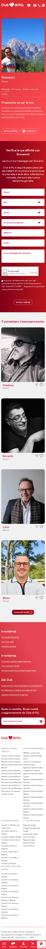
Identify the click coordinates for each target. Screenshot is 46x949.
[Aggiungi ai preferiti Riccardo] (41, 456)
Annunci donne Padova (11, 762)
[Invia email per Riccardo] (36, 455)
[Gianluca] (23, 354)
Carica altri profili (21, 612)
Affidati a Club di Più (31, 753)
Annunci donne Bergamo (11, 788)
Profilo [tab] (4, 94)
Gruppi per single (30, 834)
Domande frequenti (10, 637)
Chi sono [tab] (5, 89)
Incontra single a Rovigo (11, 837)
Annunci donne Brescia (10, 785)
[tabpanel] (23, 110)
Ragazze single (29, 825)
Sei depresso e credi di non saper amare (18, 690)
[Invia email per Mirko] (36, 597)
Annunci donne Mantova (11, 782)
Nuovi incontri (29, 843)
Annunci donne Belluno (11, 776)
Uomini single (29, 837)
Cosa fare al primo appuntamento (16, 661)
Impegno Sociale (8, 646)
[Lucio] (23, 496)
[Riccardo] (23, 425)
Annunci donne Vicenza (11, 773)
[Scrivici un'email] (35, 4)
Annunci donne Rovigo (10, 779)
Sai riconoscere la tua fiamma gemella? (18, 670)
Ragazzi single (29, 840)
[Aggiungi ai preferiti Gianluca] (41, 385)
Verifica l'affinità (23, 302)
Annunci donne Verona (10, 771)
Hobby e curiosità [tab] (30, 89)
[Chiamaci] (39, 4)
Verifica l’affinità (10, 131)
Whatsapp (30, 131)
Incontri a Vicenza (8, 863)
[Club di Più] (12, 5)
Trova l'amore (28, 846)
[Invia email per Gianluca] (36, 384)
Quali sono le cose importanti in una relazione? (22, 686)
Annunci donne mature (11, 756)
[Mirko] (23, 567)
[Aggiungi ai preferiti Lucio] (41, 527)
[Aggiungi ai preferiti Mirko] (41, 598)
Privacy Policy (20, 940)
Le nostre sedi (7, 642)
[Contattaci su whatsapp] (43, 4)
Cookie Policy (32, 940)
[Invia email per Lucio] (36, 526)
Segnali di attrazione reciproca (14, 694)
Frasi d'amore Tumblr (10, 666)
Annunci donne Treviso (10, 759)
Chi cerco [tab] (16, 89)
